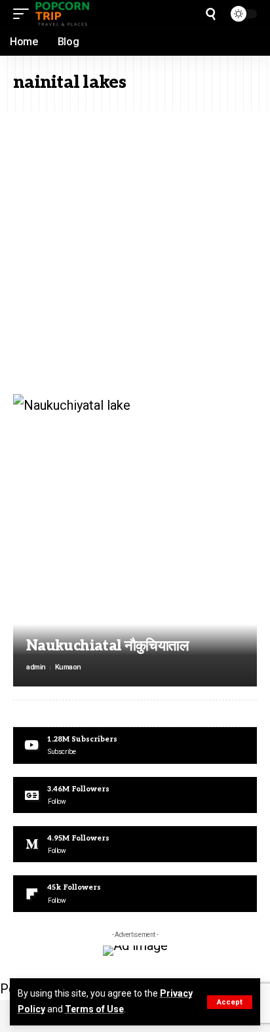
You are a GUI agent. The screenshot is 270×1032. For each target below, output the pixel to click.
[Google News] (135, 795)
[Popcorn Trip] (62, 14)
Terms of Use (94, 1009)
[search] (210, 14)
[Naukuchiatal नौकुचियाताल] (135, 540)
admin (36, 667)
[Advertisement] (135, 252)
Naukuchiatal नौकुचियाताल (107, 645)
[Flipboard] (135, 893)
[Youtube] (135, 745)
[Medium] (135, 844)
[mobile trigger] (24, 14)
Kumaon (68, 667)
